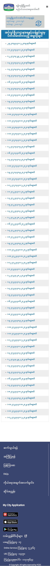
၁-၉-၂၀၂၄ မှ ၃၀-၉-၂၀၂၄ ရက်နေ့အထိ (21, 398)
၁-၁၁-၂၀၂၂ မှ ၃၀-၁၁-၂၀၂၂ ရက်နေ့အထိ (22, 250)
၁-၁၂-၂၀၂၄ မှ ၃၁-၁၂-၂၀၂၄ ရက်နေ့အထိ (22, 417)
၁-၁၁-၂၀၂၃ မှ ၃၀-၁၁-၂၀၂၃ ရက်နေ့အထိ (22, 334)
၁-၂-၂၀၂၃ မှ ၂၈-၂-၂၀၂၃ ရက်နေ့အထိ (21, 276)
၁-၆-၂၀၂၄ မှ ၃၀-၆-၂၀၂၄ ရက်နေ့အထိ (21, 379)
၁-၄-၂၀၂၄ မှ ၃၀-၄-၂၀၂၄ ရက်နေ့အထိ (21, 366)
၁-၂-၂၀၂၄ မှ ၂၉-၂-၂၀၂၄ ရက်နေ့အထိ (21, 359)
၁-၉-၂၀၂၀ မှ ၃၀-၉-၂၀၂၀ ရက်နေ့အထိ (21, 101)
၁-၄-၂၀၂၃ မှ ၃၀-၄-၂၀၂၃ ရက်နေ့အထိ (21, 288)
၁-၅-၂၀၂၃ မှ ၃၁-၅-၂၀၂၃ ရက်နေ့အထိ (21, 295)
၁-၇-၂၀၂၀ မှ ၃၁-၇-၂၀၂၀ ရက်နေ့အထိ (21, 89)
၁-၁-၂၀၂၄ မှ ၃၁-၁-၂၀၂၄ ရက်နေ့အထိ (21, 346)
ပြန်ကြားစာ (9, 465)
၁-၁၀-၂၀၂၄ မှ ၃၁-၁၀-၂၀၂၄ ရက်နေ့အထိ (22, 404)
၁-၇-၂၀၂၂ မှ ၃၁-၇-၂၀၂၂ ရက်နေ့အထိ (21, 230)
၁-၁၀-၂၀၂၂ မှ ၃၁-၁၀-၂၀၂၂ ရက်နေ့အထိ (22, 256)
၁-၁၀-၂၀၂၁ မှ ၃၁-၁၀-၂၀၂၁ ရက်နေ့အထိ (22, 166)
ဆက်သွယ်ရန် (11, 448)
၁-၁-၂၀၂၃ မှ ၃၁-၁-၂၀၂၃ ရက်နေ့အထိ (21, 269)
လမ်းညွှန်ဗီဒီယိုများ (13, 536)
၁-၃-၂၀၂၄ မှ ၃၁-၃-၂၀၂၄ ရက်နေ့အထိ (21, 353)
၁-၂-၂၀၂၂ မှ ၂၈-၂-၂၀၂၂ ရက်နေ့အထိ (21, 218)
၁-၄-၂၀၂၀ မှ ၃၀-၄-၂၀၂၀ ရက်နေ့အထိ (21, 69)
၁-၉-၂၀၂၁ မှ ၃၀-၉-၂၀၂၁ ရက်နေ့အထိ (21, 172)
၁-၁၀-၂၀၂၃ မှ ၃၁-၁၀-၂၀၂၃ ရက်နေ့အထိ (22, 327)
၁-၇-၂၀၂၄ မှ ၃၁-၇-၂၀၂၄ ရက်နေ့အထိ (21, 385)
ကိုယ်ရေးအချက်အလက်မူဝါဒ (19, 483)
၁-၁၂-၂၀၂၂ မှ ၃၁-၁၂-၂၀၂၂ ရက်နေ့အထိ (22, 263)
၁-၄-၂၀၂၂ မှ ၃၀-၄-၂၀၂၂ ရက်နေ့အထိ (21, 211)
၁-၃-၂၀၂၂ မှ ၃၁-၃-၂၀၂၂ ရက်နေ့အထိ (21, 198)
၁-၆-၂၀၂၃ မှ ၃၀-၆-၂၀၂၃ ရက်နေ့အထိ (21, 301)
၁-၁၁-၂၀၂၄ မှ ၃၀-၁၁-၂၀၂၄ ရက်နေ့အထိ (22, 411)
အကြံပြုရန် (9, 457)
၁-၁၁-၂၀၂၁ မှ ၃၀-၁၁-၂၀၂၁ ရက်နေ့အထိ (22, 179)
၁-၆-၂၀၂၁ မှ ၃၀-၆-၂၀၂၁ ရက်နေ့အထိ (21, 153)
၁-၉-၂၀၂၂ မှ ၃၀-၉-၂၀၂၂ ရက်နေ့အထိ (21, 243)
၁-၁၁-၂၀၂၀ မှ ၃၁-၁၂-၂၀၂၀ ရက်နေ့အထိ (22, 134)
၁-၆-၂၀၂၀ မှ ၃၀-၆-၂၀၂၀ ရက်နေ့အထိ (21, 82)
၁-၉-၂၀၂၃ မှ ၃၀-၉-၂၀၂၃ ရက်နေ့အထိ (21, 321)
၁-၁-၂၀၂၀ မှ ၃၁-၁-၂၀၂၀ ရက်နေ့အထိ (21, 50)
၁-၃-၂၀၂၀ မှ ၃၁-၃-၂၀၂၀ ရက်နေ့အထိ (21, 63)
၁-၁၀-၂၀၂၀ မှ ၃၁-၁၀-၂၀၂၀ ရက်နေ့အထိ (22, 114)
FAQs (6, 474)
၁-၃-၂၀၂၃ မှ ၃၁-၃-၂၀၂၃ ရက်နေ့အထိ (21, 282)
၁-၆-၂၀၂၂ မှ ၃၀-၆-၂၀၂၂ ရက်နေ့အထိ (21, 224)
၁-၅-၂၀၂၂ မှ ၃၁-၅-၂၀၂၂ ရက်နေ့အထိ (21, 205)
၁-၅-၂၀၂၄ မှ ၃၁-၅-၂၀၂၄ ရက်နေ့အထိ (21, 372)
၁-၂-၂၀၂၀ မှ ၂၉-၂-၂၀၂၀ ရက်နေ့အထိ (21, 56)
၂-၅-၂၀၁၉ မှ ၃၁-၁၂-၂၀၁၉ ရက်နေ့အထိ (21, 43)
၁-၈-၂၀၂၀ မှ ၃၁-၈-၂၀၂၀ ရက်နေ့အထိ (21, 95)
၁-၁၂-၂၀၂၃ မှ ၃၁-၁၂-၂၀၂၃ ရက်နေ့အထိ (22, 340)
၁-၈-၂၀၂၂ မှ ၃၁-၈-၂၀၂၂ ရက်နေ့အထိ (21, 237)
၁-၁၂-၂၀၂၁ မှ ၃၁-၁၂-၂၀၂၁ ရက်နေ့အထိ (22, 185)
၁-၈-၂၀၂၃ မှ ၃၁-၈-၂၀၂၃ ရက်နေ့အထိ (21, 314)
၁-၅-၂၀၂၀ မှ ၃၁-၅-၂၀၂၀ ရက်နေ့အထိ (21, 76)
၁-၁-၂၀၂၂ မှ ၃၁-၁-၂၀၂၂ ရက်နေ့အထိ (21, 192)
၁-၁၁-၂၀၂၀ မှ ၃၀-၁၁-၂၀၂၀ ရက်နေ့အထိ (22, 121)
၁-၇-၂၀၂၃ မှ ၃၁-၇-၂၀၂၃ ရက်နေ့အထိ (21, 308)
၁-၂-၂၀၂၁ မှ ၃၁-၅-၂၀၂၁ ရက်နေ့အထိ (21, 147)
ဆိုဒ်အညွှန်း (9, 491)
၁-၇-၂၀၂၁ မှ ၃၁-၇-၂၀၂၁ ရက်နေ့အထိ (21, 160)
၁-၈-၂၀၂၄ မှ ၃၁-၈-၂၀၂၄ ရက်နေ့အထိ (21, 392)
